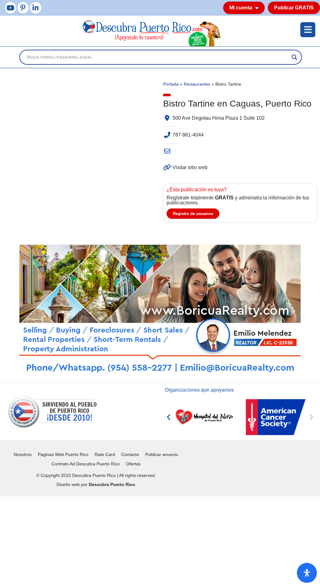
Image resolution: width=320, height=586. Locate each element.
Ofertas (133, 463)
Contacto (130, 454)
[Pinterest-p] (23, 7)
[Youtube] (10, 7)
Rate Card (105, 454)
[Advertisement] (160, 540)
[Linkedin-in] (35, 7)
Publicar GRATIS (294, 7)
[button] (168, 417)
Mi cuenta (240, 7)
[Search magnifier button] (294, 57)
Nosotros (23, 454)
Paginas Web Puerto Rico (63, 454)
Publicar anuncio (161, 454)
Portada (171, 84)
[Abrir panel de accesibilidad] (307, 573)
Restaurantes (197, 84)
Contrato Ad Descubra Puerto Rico (86, 463)
